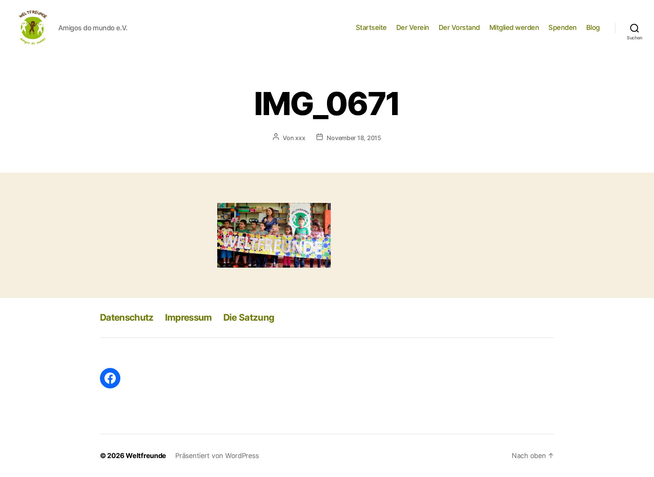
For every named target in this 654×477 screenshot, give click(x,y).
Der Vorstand (459, 27)
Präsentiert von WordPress (216, 456)
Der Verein (412, 27)
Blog (593, 27)
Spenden (562, 27)
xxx (300, 138)
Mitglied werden (514, 27)
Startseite (371, 27)
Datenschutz (127, 317)
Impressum (188, 317)
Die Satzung (248, 317)
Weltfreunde (146, 456)
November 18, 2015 (354, 138)
